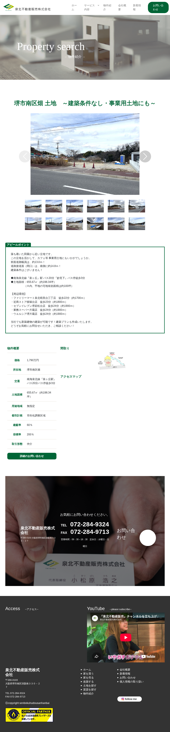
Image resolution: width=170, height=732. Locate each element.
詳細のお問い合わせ (32, 456)
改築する (88, 681)
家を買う (88, 673)
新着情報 (125, 673)
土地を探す (89, 685)
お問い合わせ (158, 7)
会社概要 (125, 669)
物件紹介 (88, 693)
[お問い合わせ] (126, 521)
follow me (131, 699)
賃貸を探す (89, 689)
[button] (145, 156)
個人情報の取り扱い (132, 681)
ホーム (87, 669)
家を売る (88, 677)
